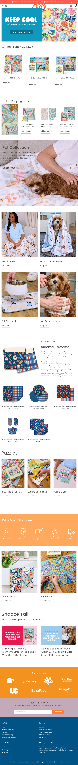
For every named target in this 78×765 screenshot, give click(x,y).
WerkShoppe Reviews (9, 737)
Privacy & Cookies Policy (46, 762)
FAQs (3, 727)
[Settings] (71, 6)
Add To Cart (6, 83)
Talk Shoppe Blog (7, 735)
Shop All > (6, 265)
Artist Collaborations (45, 732)
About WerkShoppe (45, 730)
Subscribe (58, 712)
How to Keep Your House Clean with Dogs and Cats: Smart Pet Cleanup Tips (57, 652)
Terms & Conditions (61, 762)
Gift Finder (5, 732)
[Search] (6, 6)
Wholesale (42, 737)
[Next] (74, 643)
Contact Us (42, 727)
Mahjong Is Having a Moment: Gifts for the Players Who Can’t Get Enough (19, 652)
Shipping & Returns (8, 730)
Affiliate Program (44, 735)
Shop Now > (10, 167)
